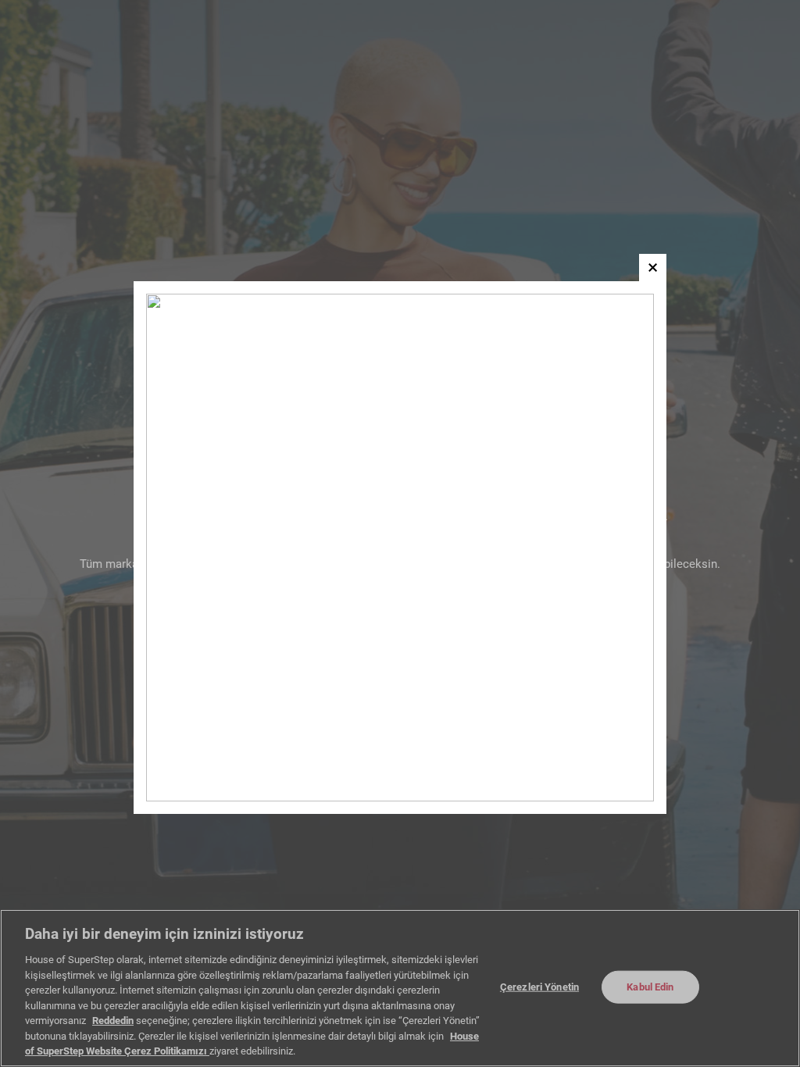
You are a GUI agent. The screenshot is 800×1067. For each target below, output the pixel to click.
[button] (652, 267)
